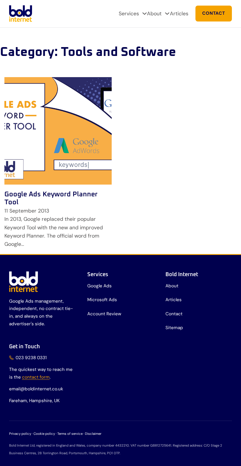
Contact (213, 13)
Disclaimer (93, 434)
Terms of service (70, 434)
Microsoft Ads (102, 300)
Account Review (104, 314)
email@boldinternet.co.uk (36, 389)
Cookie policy (44, 434)
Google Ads (99, 286)
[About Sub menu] (167, 13)
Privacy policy (20, 434)
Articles (179, 13)
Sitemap (174, 328)
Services (129, 13)
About (154, 13)
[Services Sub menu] (144, 13)
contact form (36, 377)
